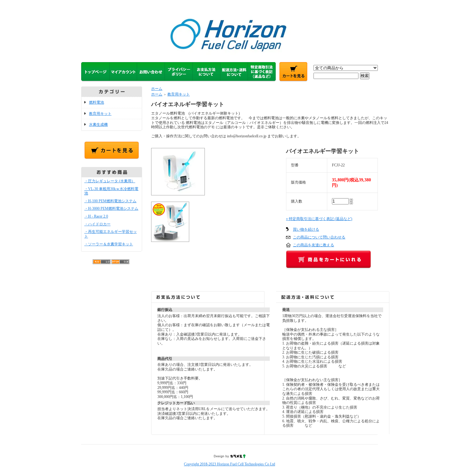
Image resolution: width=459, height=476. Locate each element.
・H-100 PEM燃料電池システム (110, 201)
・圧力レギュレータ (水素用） (109, 181)
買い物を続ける (306, 229)
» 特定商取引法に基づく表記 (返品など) (319, 219)
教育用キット (100, 113)
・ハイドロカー (97, 224)
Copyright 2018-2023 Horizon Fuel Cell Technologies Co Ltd (229, 464)
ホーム (156, 88)
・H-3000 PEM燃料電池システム (111, 208)
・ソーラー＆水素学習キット (108, 244)
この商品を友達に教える (313, 245)
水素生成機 (98, 124)
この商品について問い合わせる (319, 237)
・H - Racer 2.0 (96, 216)
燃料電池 (96, 102)
